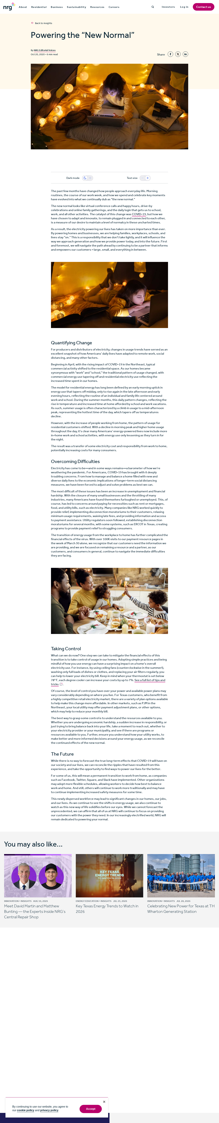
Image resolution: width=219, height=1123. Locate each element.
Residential (39, 7)
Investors (168, 6)
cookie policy (25, 1110)
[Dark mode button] (85, 178)
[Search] (153, 6)
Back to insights (43, 23)
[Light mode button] (90, 178)
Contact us (203, 7)
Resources (97, 7)
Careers (114, 7)
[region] (56, 1107)
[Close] (104, 1101)
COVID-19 (139, 214)
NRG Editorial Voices (45, 50)
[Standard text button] (142, 178)
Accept (90, 1108)
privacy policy (49, 1110)
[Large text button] (147, 178)
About (23, 7)
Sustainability (76, 7)
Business (57, 7)
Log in (184, 6)
